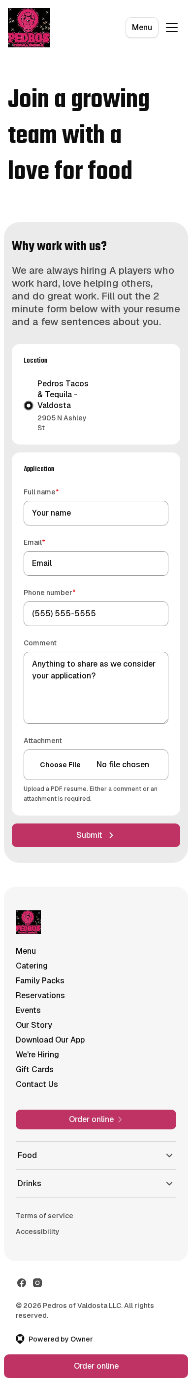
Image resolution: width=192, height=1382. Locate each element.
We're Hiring (37, 1054)
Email (48, 542)
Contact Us (37, 1084)
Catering (32, 966)
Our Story (34, 1025)
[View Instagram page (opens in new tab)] (37, 1306)
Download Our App (50, 1040)
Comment (40, 642)
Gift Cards (35, 1069)
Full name (55, 491)
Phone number (64, 592)
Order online (96, 1366)
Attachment (43, 740)
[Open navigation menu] (172, 27)
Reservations (40, 995)
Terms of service (44, 1239)
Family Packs (40, 980)
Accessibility (38, 1255)
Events (28, 1010)
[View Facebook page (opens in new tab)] (22, 1306)
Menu (142, 27)
